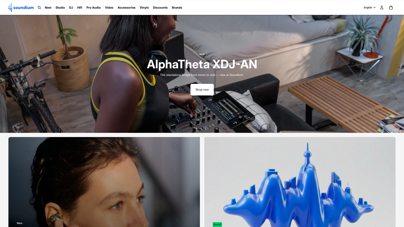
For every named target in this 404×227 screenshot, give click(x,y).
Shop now (202, 89)
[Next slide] (397, 74)
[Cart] (391, 7)
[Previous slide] (6, 74)
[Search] (39, 7)
